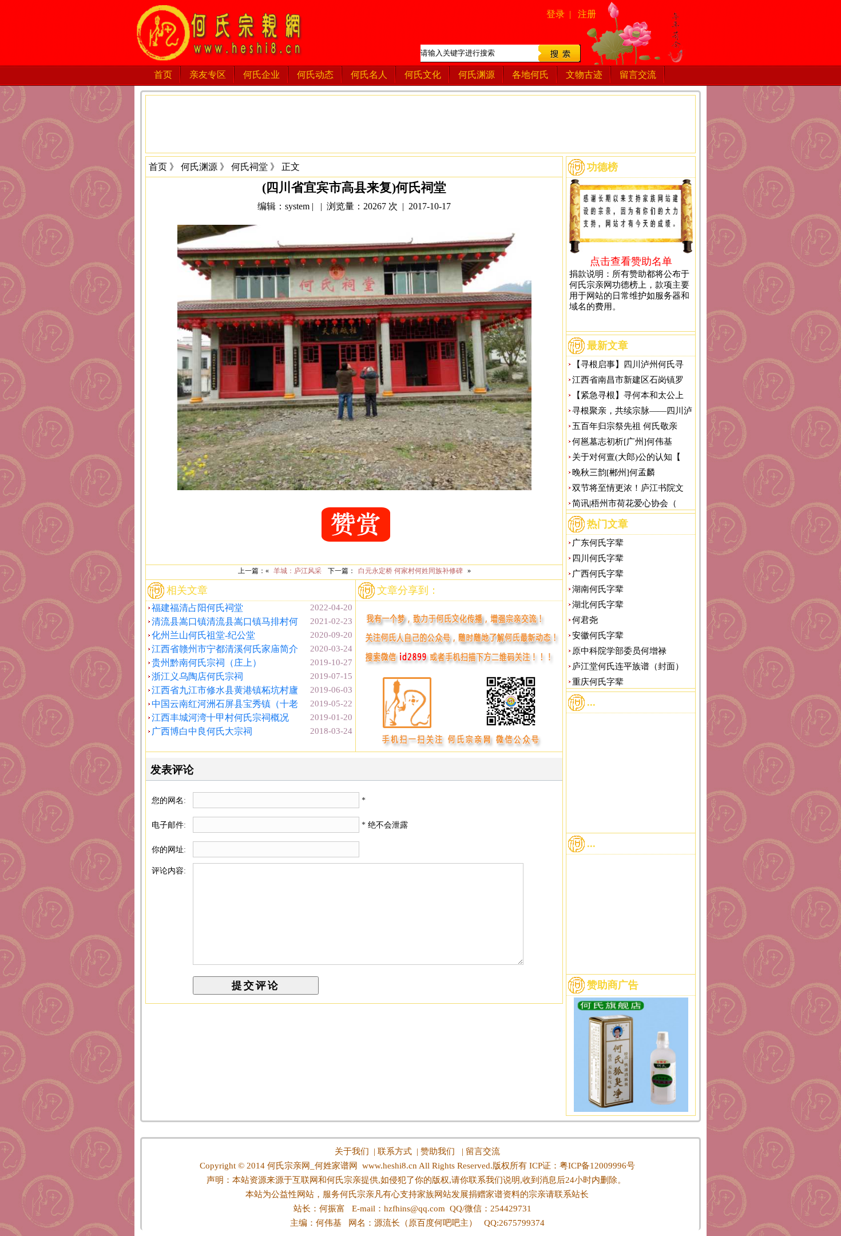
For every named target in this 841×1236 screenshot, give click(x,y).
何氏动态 (315, 75)
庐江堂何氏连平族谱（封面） (628, 666)
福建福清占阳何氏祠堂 (197, 608)
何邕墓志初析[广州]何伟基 (622, 441)
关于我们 (352, 1151)
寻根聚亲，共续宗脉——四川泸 (632, 410)
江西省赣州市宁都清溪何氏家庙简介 (225, 649)
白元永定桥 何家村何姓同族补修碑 (410, 571)
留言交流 (638, 75)
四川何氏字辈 (598, 558)
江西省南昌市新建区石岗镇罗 (628, 379)
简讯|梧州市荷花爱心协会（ (624, 503)
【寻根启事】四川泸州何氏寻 (628, 364)
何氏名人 (369, 75)
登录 (555, 14)
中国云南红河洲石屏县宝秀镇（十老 (225, 704)
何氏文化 (422, 75)
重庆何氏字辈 (598, 681)
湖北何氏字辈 (598, 604)
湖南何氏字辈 (598, 589)
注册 (587, 14)
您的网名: (170, 800)
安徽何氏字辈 (598, 635)
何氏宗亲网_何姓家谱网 (311, 1165)
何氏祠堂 (249, 167)
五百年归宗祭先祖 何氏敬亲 (624, 426)
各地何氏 (530, 75)
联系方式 (395, 1151)
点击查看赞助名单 (631, 261)
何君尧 (585, 620)
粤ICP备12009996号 (597, 1165)
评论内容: (169, 871)
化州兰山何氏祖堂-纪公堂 (203, 635)
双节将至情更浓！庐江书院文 (628, 487)
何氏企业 (261, 75)
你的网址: (170, 849)
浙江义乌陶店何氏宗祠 (197, 676)
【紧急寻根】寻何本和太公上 (628, 395)
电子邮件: (170, 825)
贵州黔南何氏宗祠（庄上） (206, 662)
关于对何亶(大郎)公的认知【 (626, 457)
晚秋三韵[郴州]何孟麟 (613, 472)
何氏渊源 (476, 75)
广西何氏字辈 (598, 573)
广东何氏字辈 (598, 542)
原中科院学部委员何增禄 (619, 650)
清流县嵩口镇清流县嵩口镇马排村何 (225, 621)
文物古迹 (584, 75)
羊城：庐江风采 (297, 571)
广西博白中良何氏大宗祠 (202, 731)
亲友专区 (207, 75)
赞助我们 (437, 1151)
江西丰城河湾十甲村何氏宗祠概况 (220, 717)
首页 (163, 75)
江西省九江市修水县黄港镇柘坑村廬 (225, 690)
